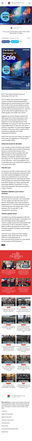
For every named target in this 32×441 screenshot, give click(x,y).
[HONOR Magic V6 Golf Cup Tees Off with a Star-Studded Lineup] (23, 378)
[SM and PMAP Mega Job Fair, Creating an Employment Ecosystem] (23, 302)
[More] (21, 41)
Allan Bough (6, 38)
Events (8, 307)
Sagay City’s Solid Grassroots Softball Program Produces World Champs (23, 272)
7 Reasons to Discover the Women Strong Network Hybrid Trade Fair (23, 368)
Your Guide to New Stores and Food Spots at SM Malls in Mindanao (8, 386)
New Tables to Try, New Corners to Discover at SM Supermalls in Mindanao (8, 368)
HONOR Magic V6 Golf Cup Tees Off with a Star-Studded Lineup (23, 386)
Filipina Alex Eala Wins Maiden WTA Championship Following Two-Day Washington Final (9, 290)
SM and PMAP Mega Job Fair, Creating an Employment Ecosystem (23, 310)
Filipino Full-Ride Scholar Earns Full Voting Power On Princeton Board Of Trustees (9, 272)
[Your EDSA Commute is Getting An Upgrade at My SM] (8, 319)
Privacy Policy (4, 426)
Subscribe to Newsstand (7, 420)
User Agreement (5, 423)
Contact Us (4, 411)
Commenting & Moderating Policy (9, 428)
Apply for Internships (6, 417)
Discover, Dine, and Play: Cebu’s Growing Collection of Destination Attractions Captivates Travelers (23, 349)
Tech (23, 383)
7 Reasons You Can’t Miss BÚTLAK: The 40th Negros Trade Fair (9, 310)
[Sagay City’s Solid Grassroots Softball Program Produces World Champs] (23, 265)
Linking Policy (4, 431)
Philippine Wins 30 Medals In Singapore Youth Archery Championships (23, 289)
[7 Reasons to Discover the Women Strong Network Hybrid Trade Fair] (23, 359)
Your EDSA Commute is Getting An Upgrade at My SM (8, 328)
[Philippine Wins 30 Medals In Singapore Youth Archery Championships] (23, 282)
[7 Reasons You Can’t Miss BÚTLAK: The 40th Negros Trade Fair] (8, 302)
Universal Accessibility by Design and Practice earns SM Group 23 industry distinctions (9, 348)
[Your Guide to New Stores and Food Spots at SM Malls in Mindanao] (8, 378)
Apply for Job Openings (7, 414)
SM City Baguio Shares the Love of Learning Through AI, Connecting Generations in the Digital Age (23, 329)
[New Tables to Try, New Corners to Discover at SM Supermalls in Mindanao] (8, 359)
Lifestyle (3, 245)
